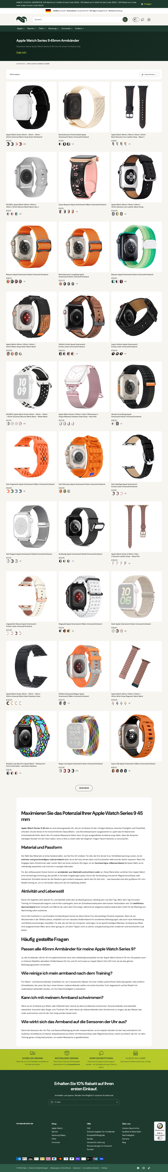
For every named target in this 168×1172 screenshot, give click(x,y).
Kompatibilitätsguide (96, 1135)
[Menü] (164, 1123)
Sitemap (104, 1168)
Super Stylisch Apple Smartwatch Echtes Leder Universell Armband (124, 345)
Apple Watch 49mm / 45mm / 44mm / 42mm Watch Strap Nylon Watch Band (21, 345)
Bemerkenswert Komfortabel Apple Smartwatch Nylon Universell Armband (74, 136)
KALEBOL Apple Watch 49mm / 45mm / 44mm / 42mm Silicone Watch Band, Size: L (22, 206)
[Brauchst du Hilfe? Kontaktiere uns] (142, 19)
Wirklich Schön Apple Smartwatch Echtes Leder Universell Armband (72, 345)
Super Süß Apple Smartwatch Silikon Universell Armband (133, 764)
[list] (84, 10)
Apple (20, 28)
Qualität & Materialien (131, 1131)
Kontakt (90, 1149)
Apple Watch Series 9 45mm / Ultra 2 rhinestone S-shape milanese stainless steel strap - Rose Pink (79, 415)
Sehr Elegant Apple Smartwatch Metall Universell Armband (29, 554)
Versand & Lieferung (96, 1142)
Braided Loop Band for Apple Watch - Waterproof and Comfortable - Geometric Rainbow (25, 765)
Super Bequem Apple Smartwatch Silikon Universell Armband (82, 205)
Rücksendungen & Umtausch (99, 1146)
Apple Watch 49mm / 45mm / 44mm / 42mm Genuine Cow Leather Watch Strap (127, 206)
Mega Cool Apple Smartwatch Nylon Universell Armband (81, 764)
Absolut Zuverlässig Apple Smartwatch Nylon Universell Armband (126, 415)
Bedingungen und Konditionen (60, 1168)
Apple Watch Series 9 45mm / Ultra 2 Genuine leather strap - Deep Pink (125, 555)
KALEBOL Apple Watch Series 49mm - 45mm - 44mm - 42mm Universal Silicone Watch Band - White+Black (26, 415)
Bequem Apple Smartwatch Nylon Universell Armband (27, 274)
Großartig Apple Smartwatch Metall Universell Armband (80, 554)
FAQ (88, 1128)
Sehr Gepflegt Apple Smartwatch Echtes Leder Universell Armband (124, 485)
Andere (78, 28)
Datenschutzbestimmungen (38, 1168)
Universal (56, 1142)
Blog (124, 1142)
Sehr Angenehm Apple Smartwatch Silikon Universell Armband (30, 484)
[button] (21, 28)
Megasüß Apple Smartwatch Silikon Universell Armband (80, 624)
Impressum (77, 1168)
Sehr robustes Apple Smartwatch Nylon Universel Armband (82, 484)
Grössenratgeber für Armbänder (101, 1131)
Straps (24, 1168)
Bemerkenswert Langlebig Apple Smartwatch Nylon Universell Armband (74, 275)
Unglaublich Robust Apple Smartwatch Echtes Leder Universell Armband (21, 625)
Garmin (30, 28)
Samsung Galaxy (59, 1135)
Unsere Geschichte (130, 1128)
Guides (90, 1139)
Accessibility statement (91, 1168)
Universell (65, 28)
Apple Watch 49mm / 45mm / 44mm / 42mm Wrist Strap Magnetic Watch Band (127, 695)
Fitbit (41, 28)
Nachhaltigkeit (128, 1135)
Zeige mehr (21, 52)
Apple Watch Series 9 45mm (38, 64)
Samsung (52, 28)
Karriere (125, 1139)
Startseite (20, 64)
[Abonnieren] (117, 1102)
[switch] (159, 1138)
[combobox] (80, 19)
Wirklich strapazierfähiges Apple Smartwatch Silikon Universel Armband (74, 695)
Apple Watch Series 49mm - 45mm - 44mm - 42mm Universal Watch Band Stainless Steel (23, 695)
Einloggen (148, 4)
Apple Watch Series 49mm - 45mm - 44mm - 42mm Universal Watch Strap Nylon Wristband (24, 136)
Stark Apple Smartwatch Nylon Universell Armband (131, 624)
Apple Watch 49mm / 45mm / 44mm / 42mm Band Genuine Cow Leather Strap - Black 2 (128, 136)
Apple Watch (57, 1128)
